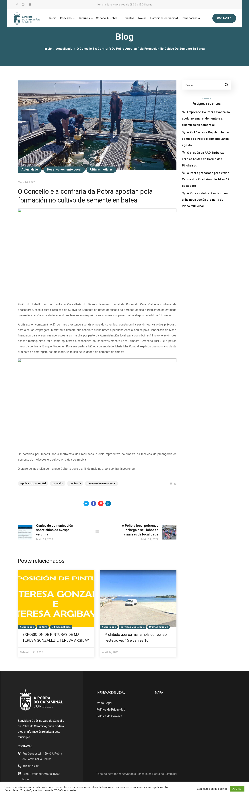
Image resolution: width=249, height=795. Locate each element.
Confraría (75, 483)
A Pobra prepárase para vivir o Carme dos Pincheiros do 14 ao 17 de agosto (205, 179)
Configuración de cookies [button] (212, 788)
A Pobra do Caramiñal (33, 483)
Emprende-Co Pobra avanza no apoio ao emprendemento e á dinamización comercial (206, 118)
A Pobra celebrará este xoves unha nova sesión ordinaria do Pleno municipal (205, 200)
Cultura (42, 627)
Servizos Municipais (132, 627)
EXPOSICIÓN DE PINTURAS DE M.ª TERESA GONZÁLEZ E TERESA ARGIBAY (55, 637)
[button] (224, 18)
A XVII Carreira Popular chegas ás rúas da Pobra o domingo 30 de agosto (206, 139)
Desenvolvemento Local (64, 169)
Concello (57, 483)
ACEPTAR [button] (237, 788)
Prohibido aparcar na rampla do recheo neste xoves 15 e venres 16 (135, 637)
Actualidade (64, 48)
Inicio (48, 48)
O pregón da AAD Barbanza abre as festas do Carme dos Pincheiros (203, 159)
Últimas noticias (101, 169)
